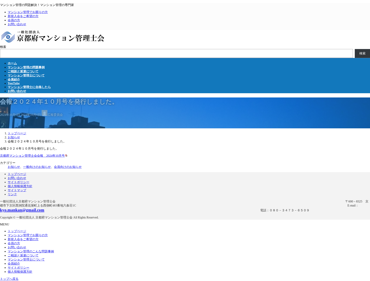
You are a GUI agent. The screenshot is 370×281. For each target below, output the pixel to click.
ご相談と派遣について (23, 255)
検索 (3, 46)
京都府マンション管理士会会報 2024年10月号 (32, 155)
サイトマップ (17, 190)
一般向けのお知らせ (37, 166)
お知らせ (14, 166)
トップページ (17, 174)
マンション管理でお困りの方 (28, 12)
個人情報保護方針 (20, 186)
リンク (12, 194)
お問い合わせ (17, 24)
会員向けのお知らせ (68, 166)
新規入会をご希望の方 (23, 16)
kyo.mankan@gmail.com (22, 210)
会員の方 (14, 20)
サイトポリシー (18, 182)
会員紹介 (14, 263)
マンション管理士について (26, 259)
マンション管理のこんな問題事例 (31, 251)
